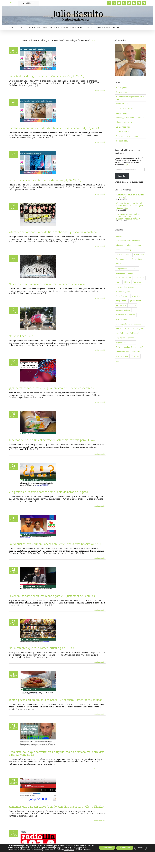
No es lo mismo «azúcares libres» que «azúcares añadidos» (47, 284)
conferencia (120, 273)
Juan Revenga (135, 301)
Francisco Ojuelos (123, 291)
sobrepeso (136, 352)
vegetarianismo (122, 356)
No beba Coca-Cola (21, 336)
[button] (118, 27)
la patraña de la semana (125, 315)
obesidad (119, 333)
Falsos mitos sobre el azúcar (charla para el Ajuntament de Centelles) (52, 595)
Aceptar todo (107, 848)
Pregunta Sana (121, 342)
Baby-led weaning (123, 250)
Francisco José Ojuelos (125, 287)
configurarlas (69, 850)
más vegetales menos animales (128, 324)
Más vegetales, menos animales (130, 117)
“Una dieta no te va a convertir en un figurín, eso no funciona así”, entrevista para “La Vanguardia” (56, 753)
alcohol (119, 236)
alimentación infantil (124, 245)
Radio (132, 342)
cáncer (118, 282)
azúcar (138, 245)
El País (127, 282)
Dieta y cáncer (122, 113)
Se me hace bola (123, 127)
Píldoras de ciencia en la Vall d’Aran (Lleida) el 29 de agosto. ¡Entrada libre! (130, 205)
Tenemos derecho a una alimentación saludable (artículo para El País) (52, 440)
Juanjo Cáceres (121, 301)
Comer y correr (123, 131)
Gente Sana (136, 296)
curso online (139, 278)
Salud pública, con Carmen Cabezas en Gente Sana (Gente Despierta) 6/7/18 (56, 544)
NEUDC (119, 328)
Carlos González (138, 259)
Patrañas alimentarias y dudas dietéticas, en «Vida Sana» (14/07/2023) (54, 128)
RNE (141, 347)
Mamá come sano (124, 122)
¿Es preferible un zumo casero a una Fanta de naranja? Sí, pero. (48, 492)
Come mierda (122, 92)
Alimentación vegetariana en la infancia (130, 97)
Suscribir (122, 176)
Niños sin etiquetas (124, 108)
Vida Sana (135, 356)
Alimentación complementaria (128, 241)
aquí (94, 40)
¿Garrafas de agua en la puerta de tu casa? (130, 196)
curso (130, 273)
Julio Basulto (121, 305)
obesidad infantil (132, 333)
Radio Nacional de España (126, 347)
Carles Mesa (139, 254)
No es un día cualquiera (134, 328)
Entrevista (137, 282)
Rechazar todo (124, 848)
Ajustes (140, 848)
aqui (126, 164)
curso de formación (123, 278)
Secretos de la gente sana (127, 136)
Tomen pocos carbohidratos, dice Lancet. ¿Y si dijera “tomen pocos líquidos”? (57, 699)
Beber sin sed (122, 103)
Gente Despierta (122, 296)
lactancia (132, 305)
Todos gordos (121, 87)
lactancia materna (123, 310)
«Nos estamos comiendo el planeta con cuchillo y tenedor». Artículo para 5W (128, 216)
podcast (131, 338)
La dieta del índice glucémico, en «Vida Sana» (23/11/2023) (46, 76)
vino (117, 361)
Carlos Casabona (122, 259)
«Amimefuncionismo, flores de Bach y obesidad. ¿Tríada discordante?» (53, 232)
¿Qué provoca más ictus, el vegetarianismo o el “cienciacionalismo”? (52, 388)
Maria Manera (121, 319)
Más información (100, 90)
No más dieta (122, 141)
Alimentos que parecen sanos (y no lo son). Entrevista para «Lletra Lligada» (57, 806)
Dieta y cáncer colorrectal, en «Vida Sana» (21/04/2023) (45, 180)
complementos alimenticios (127, 268)
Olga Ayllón (120, 338)
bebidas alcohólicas (123, 254)
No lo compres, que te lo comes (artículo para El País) (42, 648)
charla (118, 264)
